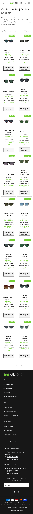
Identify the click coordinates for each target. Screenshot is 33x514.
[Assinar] (27, 485)
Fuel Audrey (9, 174)
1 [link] (11, 365)
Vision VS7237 (24, 255)
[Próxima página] (21, 366)
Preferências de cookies (17, 510)
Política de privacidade (26, 505)
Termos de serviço (12, 507)
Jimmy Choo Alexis (24, 214)
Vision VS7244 (9, 337)
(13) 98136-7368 (12, 471)
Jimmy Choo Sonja (9, 214)
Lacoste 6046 (24, 50)
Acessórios (7, 392)
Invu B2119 (8, 50)
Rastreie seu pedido (10, 434)
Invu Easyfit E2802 (9, 131)
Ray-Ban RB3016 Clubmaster (24, 172)
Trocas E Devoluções (10, 411)
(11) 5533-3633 (12, 457)
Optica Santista (14, 502)
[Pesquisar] (25, 3)
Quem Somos (8, 407)
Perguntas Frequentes (10, 396)
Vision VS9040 (9, 255)
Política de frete (23, 507)
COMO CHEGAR (12, 459)
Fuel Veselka (8, 92)
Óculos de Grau (8, 385)
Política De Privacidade (11, 415)
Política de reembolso (12, 505)
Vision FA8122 (8, 297)
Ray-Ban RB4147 (24, 90)
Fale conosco (8, 430)
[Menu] (3, 3)
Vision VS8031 (24, 296)
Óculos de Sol (8, 388)
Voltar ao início (8, 426)
